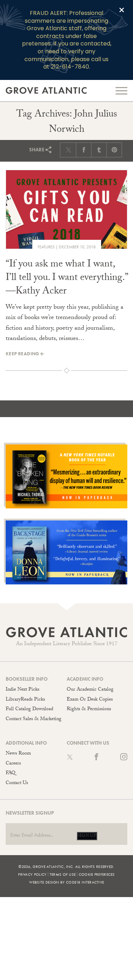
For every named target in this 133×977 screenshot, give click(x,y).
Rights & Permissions (89, 709)
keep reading (22, 354)
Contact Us (17, 783)
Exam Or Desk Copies (90, 700)
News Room (18, 754)
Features (46, 247)
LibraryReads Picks (25, 700)
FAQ (10, 773)
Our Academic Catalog (90, 690)
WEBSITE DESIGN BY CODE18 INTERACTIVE (66, 882)
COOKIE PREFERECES (97, 874)
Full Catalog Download (29, 709)
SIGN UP (86, 836)
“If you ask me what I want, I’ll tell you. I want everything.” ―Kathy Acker (66, 279)
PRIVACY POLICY (32, 874)
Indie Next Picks (22, 690)
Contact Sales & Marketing (33, 719)
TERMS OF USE (63, 874)
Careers (13, 764)
